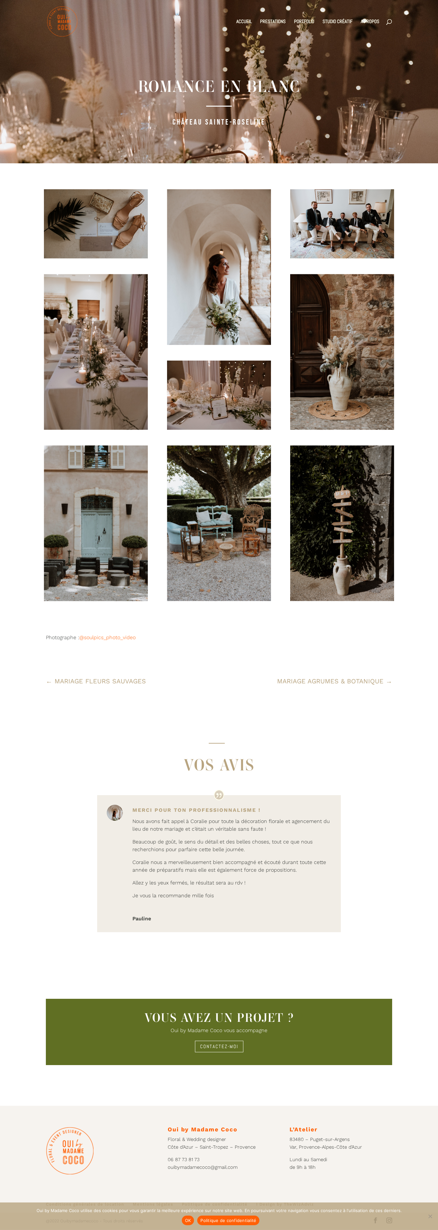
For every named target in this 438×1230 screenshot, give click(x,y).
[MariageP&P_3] (96, 352)
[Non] (430, 1216)
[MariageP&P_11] (219, 523)
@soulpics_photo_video (107, 637)
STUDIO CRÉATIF (337, 21)
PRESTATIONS (273, 21)
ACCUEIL (244, 21)
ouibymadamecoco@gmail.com (203, 1167)
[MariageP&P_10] (96, 523)
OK (188, 1220)
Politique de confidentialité (228, 1220)
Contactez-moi (219, 1046)
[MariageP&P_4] (342, 352)
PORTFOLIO (304, 21)
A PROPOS (370, 21)
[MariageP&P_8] (219, 395)
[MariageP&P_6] (96, 223)
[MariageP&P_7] (342, 223)
